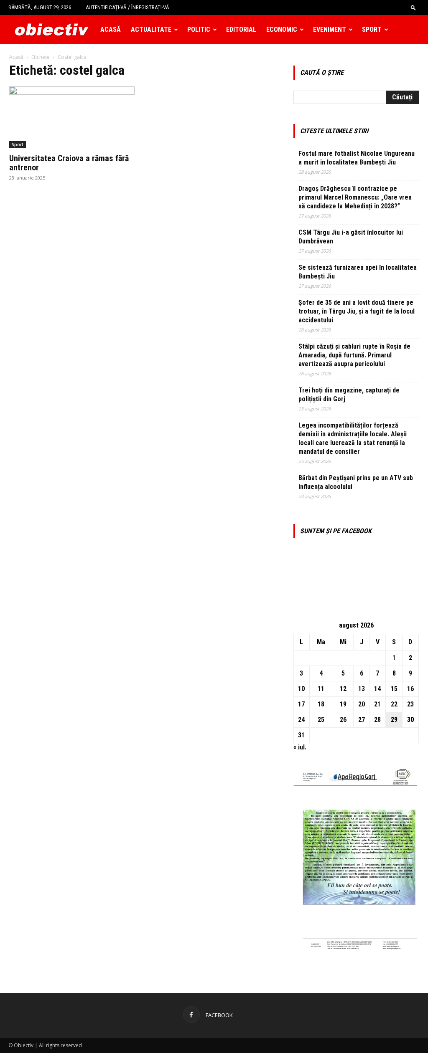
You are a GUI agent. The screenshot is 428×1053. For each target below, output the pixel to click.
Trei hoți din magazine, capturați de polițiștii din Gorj (349, 394)
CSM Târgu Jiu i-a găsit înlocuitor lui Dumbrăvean (350, 236)
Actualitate (151, 29)
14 (377, 689)
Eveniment (329, 29)
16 (410, 689)
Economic (281, 29)
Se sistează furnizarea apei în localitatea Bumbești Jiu (357, 271)
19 (343, 704)
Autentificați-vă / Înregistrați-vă (127, 7)
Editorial (241, 29)
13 (361, 689)
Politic (198, 29)
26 (343, 720)
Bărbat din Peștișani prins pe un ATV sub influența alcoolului (355, 482)
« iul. (299, 747)
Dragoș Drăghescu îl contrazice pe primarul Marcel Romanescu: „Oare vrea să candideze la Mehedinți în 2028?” (355, 197)
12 (343, 689)
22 (394, 704)
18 (321, 704)
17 (301, 704)
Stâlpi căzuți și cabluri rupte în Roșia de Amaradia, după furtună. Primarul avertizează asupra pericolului (354, 355)
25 (321, 720)
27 (361, 720)
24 (301, 720)
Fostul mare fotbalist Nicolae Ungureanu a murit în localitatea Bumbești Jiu (356, 157)
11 (321, 689)
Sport (372, 29)
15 (394, 689)
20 (361, 704)
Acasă (110, 29)
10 (301, 689)
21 (377, 704)
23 (410, 704)
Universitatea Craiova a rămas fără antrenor (69, 162)
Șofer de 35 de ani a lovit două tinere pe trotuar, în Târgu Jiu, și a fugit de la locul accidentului (356, 311)
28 (377, 720)
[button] (413, 7)
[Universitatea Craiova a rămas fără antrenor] (72, 117)
